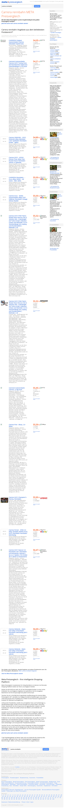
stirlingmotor (53, 74)
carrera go (53, 67)
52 (58, 796)
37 (22, 796)
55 (4, 797)
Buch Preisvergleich (7, 781)
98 (48, 799)
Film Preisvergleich (30, 781)
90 (28, 799)
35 (17, 796)
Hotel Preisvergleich (22, 784)
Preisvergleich (52, 1)
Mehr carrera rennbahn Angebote (28, 671)
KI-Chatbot (54, 785)
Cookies (17, 767)
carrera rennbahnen (55, 58)
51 (56, 796)
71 (43, 797)
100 (53, 799)
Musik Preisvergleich (18, 781)
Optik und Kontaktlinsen (8, 783)
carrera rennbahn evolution (54, 50)
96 (43, 799)
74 (50, 797)
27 (59, 795)
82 (9, 799)
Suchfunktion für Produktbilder (54, 249)
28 (61, 795)
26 (56, 795)
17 (34, 795)
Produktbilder (39, 777)
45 (41, 796)
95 (41, 799)
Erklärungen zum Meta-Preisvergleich (16, 791)
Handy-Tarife (23, 785)
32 (10, 796)
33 (12, 796)
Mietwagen (13, 784)
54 (2, 797)
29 (3, 796)
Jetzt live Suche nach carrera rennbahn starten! (15, 23)
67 (33, 797)
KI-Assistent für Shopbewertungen (55, 172)
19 (39, 795)
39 (27, 796)
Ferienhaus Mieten (33, 784)
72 (45, 797)
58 (11, 797)
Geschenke (40, 785)
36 (19, 796)
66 (31, 797)
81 (7, 799)
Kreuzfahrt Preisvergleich (46, 783)
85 (16, 799)
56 (7, 797)
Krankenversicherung (20, 783)
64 (26, 797)
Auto (10, 785)
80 (4, 799)
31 (7, 796)
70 (41, 797)
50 (53, 796)
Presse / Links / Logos (27, 802)
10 (18, 795)
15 (30, 795)
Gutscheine (32, 777)
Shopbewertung (24, 777)
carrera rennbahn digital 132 (54, 53)
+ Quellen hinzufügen (55, 32)
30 (5, 796)
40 (29, 796)
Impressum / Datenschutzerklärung (11, 802)
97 (45, 799)
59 (14, 797)
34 (15, 796)
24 (51, 795)
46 (44, 796)
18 (37, 795)
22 (47, 795)
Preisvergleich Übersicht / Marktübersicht (12, 789)
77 (57, 797)
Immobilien (16, 785)
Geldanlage (59, 784)
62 (21, 797)
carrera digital (53, 77)
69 (38, 797)
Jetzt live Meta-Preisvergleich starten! (12, 673)
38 (24, 796)
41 (32, 796)
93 (36, 799)
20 (42, 795)
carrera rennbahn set (55, 55)
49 (51, 796)
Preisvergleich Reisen (33, 783)
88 (24, 799)
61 (19, 797)
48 (49, 796)
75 (53, 797)
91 (31, 799)
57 (9, 797)
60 (16, 797)
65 (28, 797)
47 (46, 796)
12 (22, 795)
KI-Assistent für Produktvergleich (54, 158)
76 (55, 797)
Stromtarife (42, 784)
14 (27, 795)
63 (24, 797)
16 (32, 795)
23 (49, 795)
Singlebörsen (47, 785)
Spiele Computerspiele (42, 781)
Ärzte (58, 781)
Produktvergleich (14, 777)
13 (25, 795)
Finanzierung (5, 785)
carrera (52, 75)
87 (21, 799)
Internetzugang (32, 785)
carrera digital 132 (55, 69)
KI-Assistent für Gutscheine (54, 220)
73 (48, 797)
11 (20, 795)
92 (33, 799)
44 (39, 796)
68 (36, 797)
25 (54, 795)
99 (50, 799)
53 (61, 796)
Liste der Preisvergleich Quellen (32, 789)
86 (19, 799)
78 (60, 797)
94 (38, 799)
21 (44, 795)
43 (36, 796)
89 (26, 799)
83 (11, 799)
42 (34, 796)
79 (2, 799)
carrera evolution (54, 72)
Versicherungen (50, 784)
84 (14, 799)
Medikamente (52, 781)
